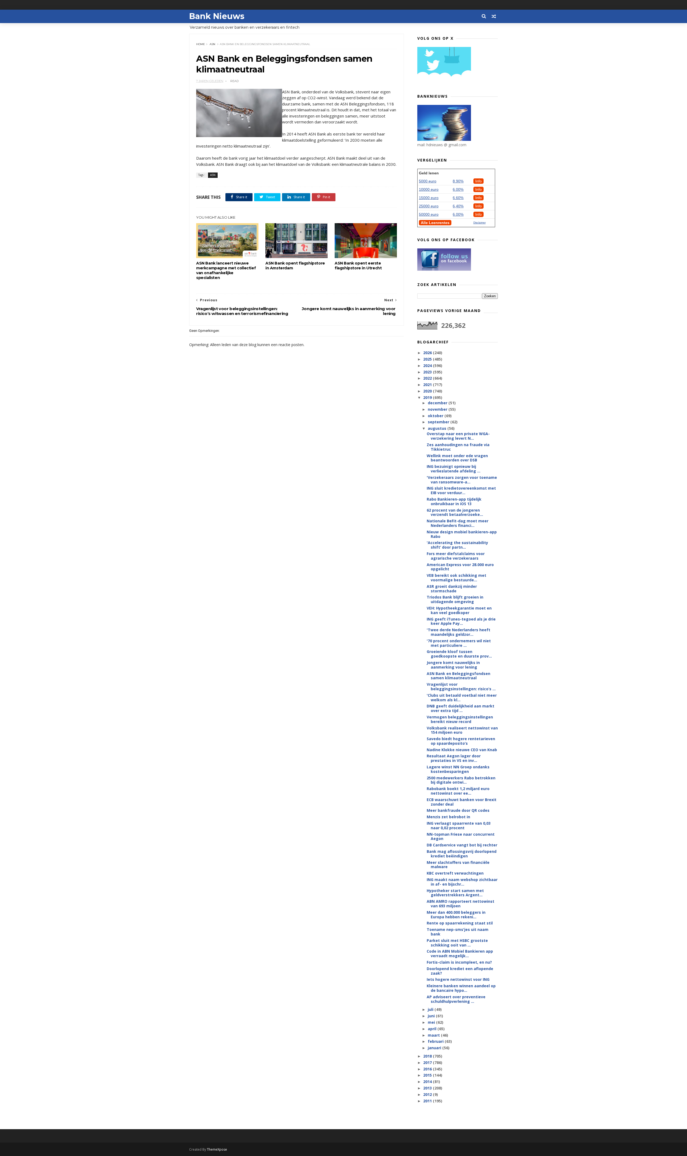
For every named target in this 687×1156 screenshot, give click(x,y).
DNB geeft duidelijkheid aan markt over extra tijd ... (460, 708)
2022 (428, 378)
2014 (428, 1081)
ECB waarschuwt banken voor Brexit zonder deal (461, 802)
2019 (428, 397)
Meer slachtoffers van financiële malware (458, 864)
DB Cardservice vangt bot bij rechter (462, 844)
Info (478, 181)
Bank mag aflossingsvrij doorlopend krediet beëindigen (461, 853)
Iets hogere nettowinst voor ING (458, 979)
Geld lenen (429, 173)
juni (432, 1015)
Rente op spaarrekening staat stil (460, 923)
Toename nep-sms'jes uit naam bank (457, 932)
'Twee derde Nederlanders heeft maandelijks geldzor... (458, 632)
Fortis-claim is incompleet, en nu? (459, 962)
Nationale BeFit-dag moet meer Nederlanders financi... (457, 523)
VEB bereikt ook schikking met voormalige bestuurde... (456, 577)
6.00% (458, 189)
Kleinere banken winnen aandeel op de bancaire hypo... (461, 988)
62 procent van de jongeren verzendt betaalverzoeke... (455, 512)
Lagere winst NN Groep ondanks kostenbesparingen (458, 769)
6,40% (458, 206)
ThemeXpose (217, 1149)
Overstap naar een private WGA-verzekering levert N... (458, 436)
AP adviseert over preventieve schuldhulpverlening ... (456, 999)
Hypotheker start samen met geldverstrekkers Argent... (455, 893)
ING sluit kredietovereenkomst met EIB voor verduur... (461, 490)
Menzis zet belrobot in (448, 816)
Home (200, 44)
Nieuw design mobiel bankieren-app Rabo (462, 534)
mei (432, 1022)
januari (435, 1047)
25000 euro (428, 206)
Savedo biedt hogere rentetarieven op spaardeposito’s (461, 741)
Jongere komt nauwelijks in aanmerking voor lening (453, 665)
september (439, 421)
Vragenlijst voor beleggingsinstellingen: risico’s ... (461, 686)
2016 (428, 1068)
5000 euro (427, 181)
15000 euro (428, 198)
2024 (428, 365)
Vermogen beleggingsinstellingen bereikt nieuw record (460, 719)
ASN (212, 44)
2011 (428, 1100)
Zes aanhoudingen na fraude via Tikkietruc (458, 447)
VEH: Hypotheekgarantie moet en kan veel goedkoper (459, 610)
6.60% (458, 198)
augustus (437, 428)
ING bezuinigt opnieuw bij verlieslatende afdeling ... (453, 469)
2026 (428, 352)
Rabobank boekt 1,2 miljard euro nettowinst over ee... (458, 791)
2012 (428, 1094)
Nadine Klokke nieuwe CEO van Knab (462, 749)
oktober (436, 415)
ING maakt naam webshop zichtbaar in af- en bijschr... (462, 882)
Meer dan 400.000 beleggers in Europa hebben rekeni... (456, 914)
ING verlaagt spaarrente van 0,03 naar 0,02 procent (459, 825)
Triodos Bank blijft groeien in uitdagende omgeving (455, 599)
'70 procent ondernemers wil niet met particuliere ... (459, 643)
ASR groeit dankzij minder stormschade (452, 588)
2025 (428, 359)
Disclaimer (479, 222)
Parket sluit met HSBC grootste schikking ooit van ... (457, 943)
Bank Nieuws (216, 16)
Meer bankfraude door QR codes (458, 810)
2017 (428, 1062)
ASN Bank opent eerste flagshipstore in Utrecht (358, 265)
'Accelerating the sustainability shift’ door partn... (457, 545)
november (438, 409)
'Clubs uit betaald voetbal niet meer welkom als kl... (462, 697)
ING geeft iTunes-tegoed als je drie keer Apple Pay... (461, 621)
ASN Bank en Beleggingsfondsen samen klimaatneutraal (458, 676)
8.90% (458, 181)
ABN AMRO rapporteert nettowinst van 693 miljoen (460, 903)
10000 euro (428, 189)
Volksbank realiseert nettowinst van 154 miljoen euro (462, 730)
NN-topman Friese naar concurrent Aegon (461, 836)
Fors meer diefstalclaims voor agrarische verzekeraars (456, 556)
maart (434, 1035)
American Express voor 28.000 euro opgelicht (460, 567)
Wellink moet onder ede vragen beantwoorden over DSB (457, 458)
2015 (428, 1075)
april (432, 1028)
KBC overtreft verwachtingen (455, 873)
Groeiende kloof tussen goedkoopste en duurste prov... (459, 654)
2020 (428, 391)
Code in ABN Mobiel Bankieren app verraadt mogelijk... (460, 953)
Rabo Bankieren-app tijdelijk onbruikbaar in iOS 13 (454, 501)
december (438, 402)
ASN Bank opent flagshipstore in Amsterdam (295, 265)
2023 (428, 372)
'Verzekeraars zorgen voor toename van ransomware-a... (462, 480)
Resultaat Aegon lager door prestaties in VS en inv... (454, 758)
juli (431, 1009)
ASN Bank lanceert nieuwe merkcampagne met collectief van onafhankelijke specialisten (226, 270)
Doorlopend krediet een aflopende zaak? (460, 971)
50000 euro (428, 214)
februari (436, 1041)
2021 (428, 384)
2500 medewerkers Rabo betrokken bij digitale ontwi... (461, 780)
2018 (428, 1056)
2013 (428, 1088)
